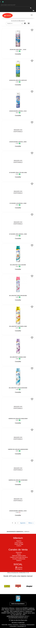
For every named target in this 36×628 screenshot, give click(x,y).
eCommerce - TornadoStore (19, 624)
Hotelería (18, 560)
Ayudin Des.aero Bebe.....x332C (18, 49)
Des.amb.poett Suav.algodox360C (18, 388)
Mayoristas (19, 552)
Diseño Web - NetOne (7, 624)
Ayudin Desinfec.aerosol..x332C (18, 111)
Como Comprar (19, 542)
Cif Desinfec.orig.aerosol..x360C (18, 234)
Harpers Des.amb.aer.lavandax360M (18, 449)
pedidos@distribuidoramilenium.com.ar (17, 616)
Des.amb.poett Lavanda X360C (18, 357)
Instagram (19, 569)
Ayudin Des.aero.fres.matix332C (18, 80)
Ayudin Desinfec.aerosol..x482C (18, 142)
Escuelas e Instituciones (18, 559)
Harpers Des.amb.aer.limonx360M (18, 480)
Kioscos (19, 554)
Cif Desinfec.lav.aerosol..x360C (18, 203)
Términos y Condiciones (18, 622)
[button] (34, 11)
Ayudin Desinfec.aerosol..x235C (18, 511)
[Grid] (24, 23)
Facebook (19, 567)
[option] (6, 586)
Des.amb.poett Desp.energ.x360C (18, 326)
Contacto (18, 545)
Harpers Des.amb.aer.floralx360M (18, 418)
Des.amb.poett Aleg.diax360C (18, 265)
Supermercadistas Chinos (19, 555)
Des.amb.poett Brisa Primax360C (18, 295)
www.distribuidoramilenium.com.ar (18, 618)
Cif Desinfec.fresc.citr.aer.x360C (18, 172)
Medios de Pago (18, 544)
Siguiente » (23, 523)
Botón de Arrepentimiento (18, 603)
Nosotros (18, 541)
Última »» (31, 523)
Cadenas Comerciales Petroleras (19, 557)
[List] (28, 23)
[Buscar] (30, 8)
